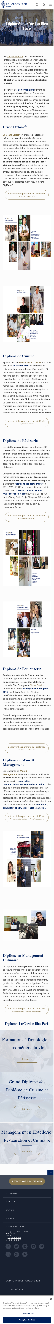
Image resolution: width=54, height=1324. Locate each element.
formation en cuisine (30, 362)
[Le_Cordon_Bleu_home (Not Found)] (14, 4)
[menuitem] (37, 4)
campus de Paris (15, 56)
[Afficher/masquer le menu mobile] (50, 4)
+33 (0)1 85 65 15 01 (14, 1240)
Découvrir (27, 1059)
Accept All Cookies (27, 1320)
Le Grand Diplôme (12, 134)
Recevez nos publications (27, 1181)
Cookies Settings (27, 1313)
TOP (51, 1172)
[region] (27, 1309)
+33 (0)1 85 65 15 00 (14, 1238)
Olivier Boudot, (36, 685)
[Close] (51, 1299)
